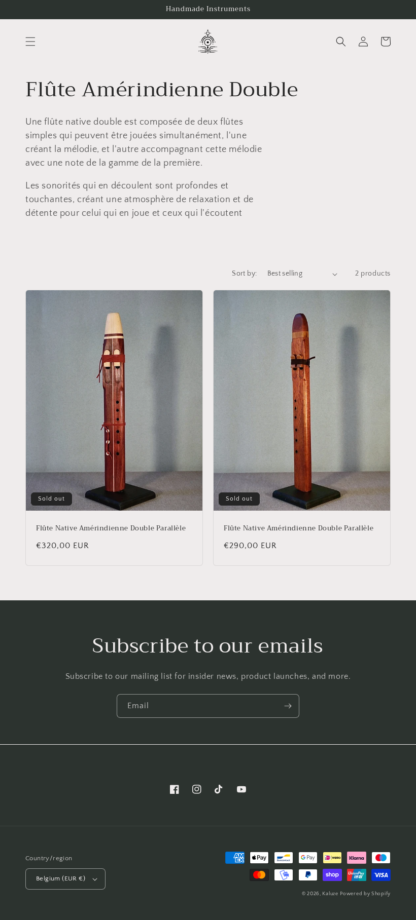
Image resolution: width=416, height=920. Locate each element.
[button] (30, 41)
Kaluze (330, 894)
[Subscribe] (287, 706)
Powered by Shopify (365, 894)
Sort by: (244, 274)
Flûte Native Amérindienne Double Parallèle (111, 528)
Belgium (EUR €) (60, 878)
